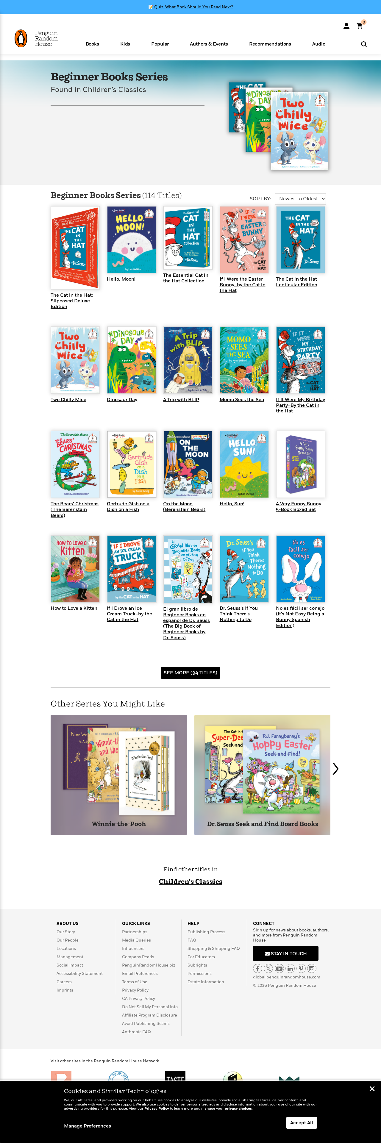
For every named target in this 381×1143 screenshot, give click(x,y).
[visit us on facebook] (257, 968)
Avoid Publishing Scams (146, 1023)
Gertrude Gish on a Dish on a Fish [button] (128, 507)
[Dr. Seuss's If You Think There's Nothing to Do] (244, 568)
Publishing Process (206, 932)
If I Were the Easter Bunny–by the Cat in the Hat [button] (243, 285)
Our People (68, 940)
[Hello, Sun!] (244, 464)
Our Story (66, 932)
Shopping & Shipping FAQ (214, 948)
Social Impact (70, 965)
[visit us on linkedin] (290, 968)
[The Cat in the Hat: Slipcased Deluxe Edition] (75, 247)
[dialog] (190, 1112)
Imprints (65, 990)
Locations (66, 948)
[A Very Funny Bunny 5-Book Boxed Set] (300, 464)
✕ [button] (372, 1089)
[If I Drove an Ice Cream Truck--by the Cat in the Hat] (131, 568)
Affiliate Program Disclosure (149, 1015)
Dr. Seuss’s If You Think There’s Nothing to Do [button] (239, 614)
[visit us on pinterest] (301, 968)
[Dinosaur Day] (131, 359)
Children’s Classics (190, 882)
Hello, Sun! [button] (232, 504)
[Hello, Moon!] (131, 239)
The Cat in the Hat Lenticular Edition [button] (296, 282)
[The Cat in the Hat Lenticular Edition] (300, 239)
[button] (92, 43)
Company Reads (138, 957)
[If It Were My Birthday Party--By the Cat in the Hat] (300, 359)
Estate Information (206, 982)
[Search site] (364, 43)
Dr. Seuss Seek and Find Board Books (262, 824)
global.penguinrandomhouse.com (286, 977)
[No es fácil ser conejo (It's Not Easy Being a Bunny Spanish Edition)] (300, 568)
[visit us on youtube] (279, 968)
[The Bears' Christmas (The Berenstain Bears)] (75, 464)
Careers (64, 982)
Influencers (133, 948)
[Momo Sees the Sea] (244, 359)
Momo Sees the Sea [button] (242, 399)
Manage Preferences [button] (87, 1126)
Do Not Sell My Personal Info (150, 1007)
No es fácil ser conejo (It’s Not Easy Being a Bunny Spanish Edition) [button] (300, 617)
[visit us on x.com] (268, 968)
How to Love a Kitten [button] (74, 608)
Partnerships (134, 932)
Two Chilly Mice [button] (68, 399)
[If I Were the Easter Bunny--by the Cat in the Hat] (244, 239)
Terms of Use (134, 982)
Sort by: (260, 199)
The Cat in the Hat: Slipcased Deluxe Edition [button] (72, 301)
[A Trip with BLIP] (188, 359)
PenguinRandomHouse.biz (148, 965)
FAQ (192, 940)
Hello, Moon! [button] (121, 279)
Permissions (200, 973)
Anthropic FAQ (136, 1032)
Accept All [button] (301, 1122)
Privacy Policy (135, 990)
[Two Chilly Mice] (75, 359)
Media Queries (136, 940)
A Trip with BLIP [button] (181, 399)
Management (70, 957)
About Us (68, 923)
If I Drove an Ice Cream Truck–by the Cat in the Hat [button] (129, 614)
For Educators (201, 957)
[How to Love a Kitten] (75, 568)
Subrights (197, 965)
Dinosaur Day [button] (122, 399)
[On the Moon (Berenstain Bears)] (188, 464)
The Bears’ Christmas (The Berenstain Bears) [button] (75, 509)
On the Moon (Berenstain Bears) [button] (184, 507)
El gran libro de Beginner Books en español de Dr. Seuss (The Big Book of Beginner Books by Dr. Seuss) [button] (186, 623)
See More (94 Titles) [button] (190, 673)
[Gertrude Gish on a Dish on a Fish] (131, 464)
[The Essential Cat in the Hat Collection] (188, 237)
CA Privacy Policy (138, 998)
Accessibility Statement (80, 973)
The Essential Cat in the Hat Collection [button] (185, 278)
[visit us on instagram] (311, 968)
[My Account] (346, 23)
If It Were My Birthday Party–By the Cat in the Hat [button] (300, 405)
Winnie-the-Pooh (119, 824)
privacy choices (238, 1108)
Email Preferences (140, 973)
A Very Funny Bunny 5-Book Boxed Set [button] (298, 507)
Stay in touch (288, 953)
